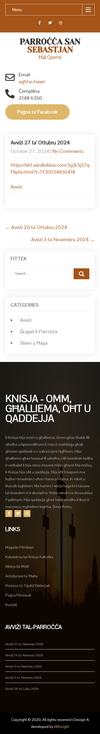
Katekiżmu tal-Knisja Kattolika (29, 556)
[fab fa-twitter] (50, 24)
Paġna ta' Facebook (37, 112)
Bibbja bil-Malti (17, 566)
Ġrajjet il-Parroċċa (38, 331)
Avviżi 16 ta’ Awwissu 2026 (24, 655)
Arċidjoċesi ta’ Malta (21, 576)
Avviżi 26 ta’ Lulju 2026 (22, 689)
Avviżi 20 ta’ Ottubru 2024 (36, 227)
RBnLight (61, 726)
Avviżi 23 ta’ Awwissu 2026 (24, 644)
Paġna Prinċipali (18, 595)
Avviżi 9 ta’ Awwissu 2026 (23, 666)
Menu (17, 9)
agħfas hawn (32, 81)
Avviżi (16, 187)
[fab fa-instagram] (60, 24)
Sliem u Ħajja (33, 343)
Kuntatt (11, 604)
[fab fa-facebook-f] (39, 24)
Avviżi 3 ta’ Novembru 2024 (63, 239)
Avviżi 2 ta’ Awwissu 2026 (23, 677)
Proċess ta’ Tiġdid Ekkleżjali (27, 585)
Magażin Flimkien (19, 547)
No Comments (68, 151)
